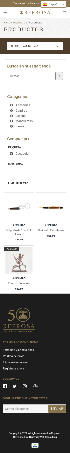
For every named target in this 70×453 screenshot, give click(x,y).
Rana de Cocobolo (19, 283)
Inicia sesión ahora (15, 362)
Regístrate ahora (13, 368)
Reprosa (19, 225)
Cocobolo (22, 153)
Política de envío (13, 356)
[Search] (59, 76)
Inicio (6, 22)
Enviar (57, 408)
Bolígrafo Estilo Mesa (51, 230)
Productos (19, 22)
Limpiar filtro (18, 183)
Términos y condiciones (18, 350)
